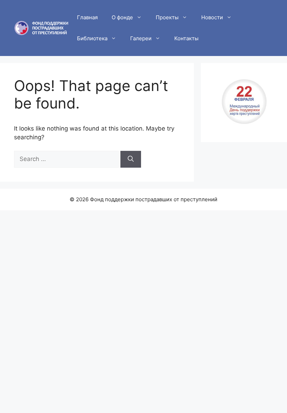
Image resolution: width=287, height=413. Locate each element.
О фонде (122, 17)
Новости (212, 17)
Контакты (186, 38)
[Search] (130, 159)
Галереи (141, 38)
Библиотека (92, 38)
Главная (87, 17)
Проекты (167, 17)
